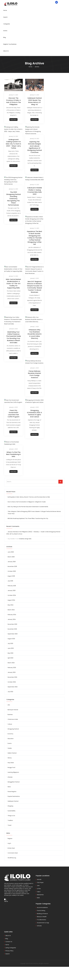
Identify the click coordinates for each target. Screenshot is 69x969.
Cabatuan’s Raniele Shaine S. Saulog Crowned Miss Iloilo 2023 (34, 191)
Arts (9, 705)
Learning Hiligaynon (13, 772)
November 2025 (12, 566)
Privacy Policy (9, 951)
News (9, 787)
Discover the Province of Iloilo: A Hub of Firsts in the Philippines (13, 101)
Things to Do (11, 815)
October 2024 (12, 595)
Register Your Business (9, 44)
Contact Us (8, 941)
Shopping (10, 806)
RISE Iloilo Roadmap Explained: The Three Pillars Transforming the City (28, 518)
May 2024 (10, 605)
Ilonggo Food (11, 767)
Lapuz (38, 891)
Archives (9, 547)
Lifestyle (10, 777)
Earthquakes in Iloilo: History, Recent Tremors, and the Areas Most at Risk (29, 497)
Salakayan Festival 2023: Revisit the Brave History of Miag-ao (35, 101)
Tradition (10, 820)
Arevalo (39, 879)
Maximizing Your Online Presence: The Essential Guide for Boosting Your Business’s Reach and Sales (13, 337)
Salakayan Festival (13, 801)
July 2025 (10, 581)
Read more (13, 119)
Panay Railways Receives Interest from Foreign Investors (34, 374)
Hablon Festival (12, 753)
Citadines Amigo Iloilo (25, 539)
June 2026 (11, 552)
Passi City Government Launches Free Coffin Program (13, 413)
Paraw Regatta (12, 791)
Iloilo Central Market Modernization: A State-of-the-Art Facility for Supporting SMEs (13, 283)
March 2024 (11, 610)
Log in (9, 843)
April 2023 (10, 658)
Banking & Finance (42, 913)
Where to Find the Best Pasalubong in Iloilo (13, 454)
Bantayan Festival (13, 710)
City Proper (40, 882)
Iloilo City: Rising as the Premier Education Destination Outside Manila (28, 506)
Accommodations (42, 907)
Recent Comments (12, 526)
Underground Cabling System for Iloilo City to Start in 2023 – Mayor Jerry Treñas (13, 143)
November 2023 (12, 629)
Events (5, 31)
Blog (4, 37)
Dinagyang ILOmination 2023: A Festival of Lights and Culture (34, 413)
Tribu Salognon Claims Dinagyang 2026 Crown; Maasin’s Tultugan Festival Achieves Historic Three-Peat (34, 512)
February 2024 (12, 614)
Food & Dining (41, 910)
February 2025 (12, 586)
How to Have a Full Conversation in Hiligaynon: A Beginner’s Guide (27, 502)
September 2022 (12, 687)
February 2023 (12, 667)
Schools (39, 926)
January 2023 (11, 672)
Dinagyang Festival (13, 729)
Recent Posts (10, 492)
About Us (6, 51)
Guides (10, 748)
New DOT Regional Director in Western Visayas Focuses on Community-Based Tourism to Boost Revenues (34, 286)
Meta (8, 833)
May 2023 (10, 653)
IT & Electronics (41, 920)
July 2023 (10, 643)
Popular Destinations (14, 796)
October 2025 (12, 571)
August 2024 (11, 600)
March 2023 (11, 663)
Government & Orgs (43, 923)
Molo (38, 898)
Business (10, 714)
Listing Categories (10, 948)
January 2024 (12, 619)
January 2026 (12, 561)
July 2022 (10, 691)
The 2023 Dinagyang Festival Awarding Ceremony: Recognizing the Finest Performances (13, 198)
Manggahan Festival (13, 782)
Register (10, 838)
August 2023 (11, 638)
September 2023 (12, 634)
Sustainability (11, 811)
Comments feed (13, 853)
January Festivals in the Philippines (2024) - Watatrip (23, 532)
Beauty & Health (42, 916)
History (10, 758)
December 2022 (12, 677)
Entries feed (11, 848)
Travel (9, 825)
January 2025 (11, 590)
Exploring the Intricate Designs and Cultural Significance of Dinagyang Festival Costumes (34, 147)
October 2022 (12, 682)
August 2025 (11, 576)
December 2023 (12, 624)
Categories (6, 24)
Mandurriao (40, 895)
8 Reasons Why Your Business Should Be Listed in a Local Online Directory (34, 334)
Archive (37, 67)
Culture (10, 724)
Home (5, 10)
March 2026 (11, 557)
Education (11, 738)
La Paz (39, 888)
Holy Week (11, 762)
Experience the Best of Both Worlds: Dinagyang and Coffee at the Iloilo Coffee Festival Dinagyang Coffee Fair (34, 237)
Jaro (38, 885)
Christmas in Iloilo (13, 719)
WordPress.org (12, 858)
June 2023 (11, 648)
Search (5, 17)
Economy (10, 734)
